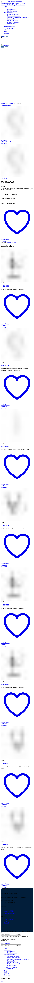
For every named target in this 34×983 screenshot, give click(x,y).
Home (2, 103)
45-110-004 (4, 178)
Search (18, 934)
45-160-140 (5, 763)
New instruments (9, 911)
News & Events (8, 920)
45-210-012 (5, 446)
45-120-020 (5, 605)
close (2, 981)
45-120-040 (5, 684)
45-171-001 (5, 525)
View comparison (5, 943)
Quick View (4, 327)
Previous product (6, 105)
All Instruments (8, 910)
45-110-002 (4, 140)
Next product (4, 143)
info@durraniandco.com (15, 1)
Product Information (10, 913)
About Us (6, 923)
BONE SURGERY (8, 103)
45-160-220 (5, 844)
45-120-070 (5, 286)
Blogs (5, 921)
